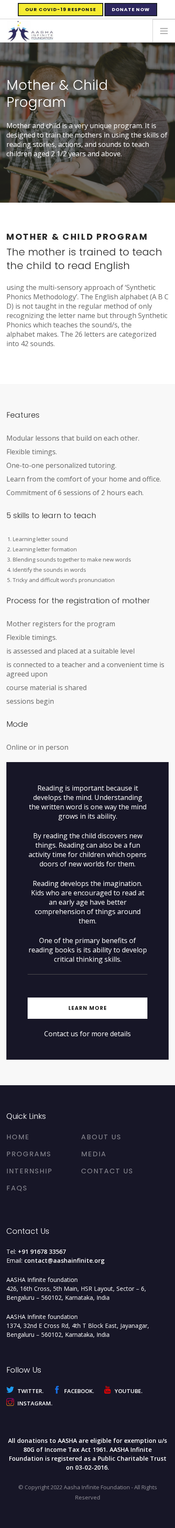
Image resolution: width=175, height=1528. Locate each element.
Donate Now (131, 9)
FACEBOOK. (78, 1391)
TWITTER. (29, 1391)
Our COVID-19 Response (60, 9)
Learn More (87, 1008)
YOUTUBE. (127, 1391)
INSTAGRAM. (34, 1403)
